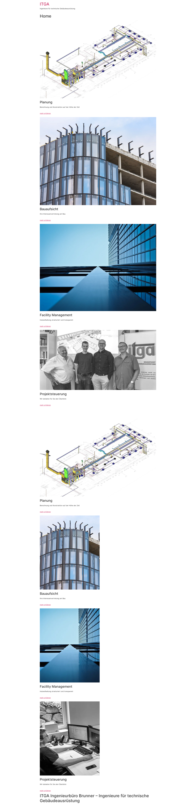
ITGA (44, 4)
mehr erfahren (45, 113)
